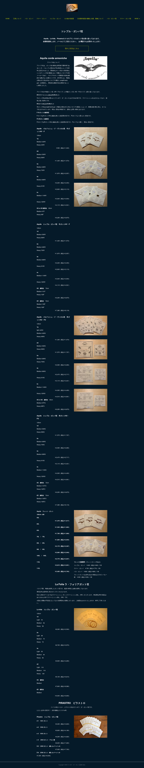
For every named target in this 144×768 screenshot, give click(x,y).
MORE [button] (137, 18)
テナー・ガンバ (41, 18)
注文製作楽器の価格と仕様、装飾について (90, 18)
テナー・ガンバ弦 (125, 18)
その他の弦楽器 (69, 18)
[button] (8, 19)
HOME (8, 18)
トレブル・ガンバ (55, 18)
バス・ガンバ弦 (112, 18)
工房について (17, 18)
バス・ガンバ (29, 18)
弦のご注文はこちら (72, 48)
